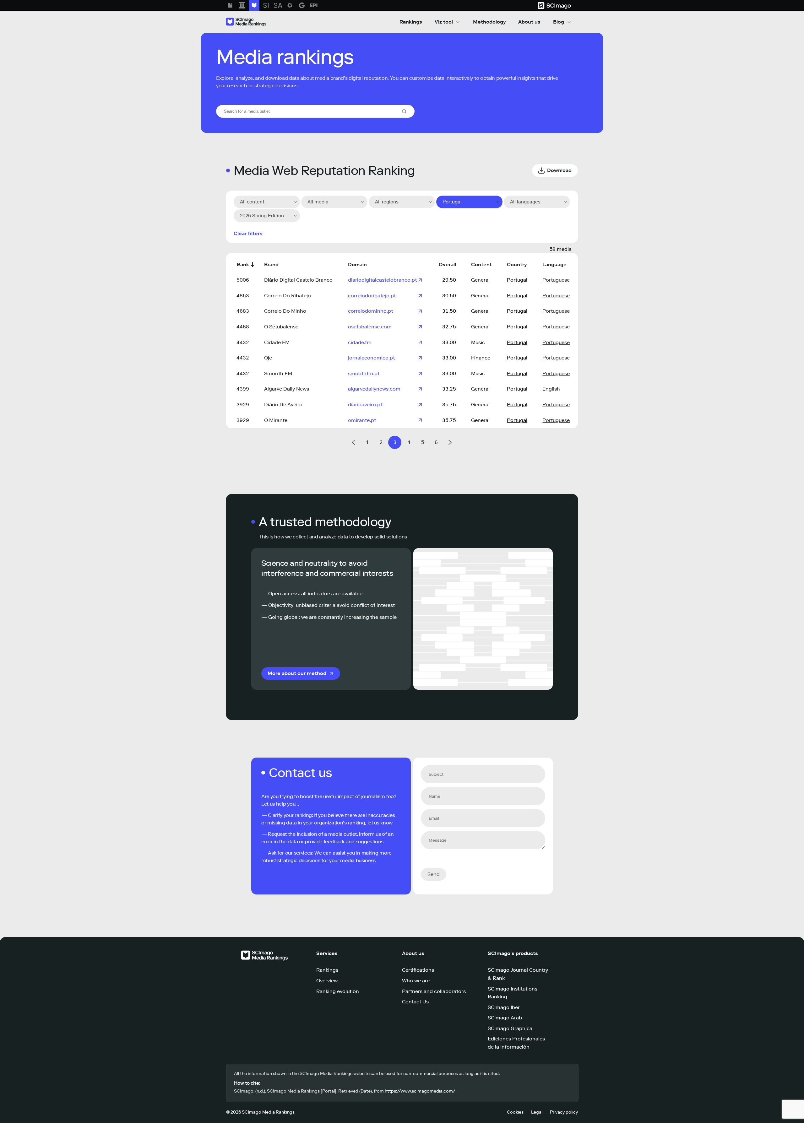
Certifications (418, 970)
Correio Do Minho (285, 311)
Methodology (489, 22)
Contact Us (415, 1002)
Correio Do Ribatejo (287, 296)
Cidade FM (277, 342)
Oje (268, 358)
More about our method (297, 673)
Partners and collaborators (434, 991)
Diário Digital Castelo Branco (298, 280)
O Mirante (275, 420)
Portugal (517, 280)
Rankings (410, 22)
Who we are (416, 981)
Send (433, 874)
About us (529, 22)
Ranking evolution (337, 991)
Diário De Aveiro (283, 405)
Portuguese (556, 280)
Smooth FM (278, 373)
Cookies (515, 1112)
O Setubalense (281, 327)
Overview (327, 981)
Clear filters (248, 233)
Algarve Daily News (286, 389)
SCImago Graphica (510, 1028)
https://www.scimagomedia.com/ (420, 1091)
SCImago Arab (505, 1018)
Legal (536, 1112)
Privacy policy (564, 1112)
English (551, 389)
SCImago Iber (504, 1007)
